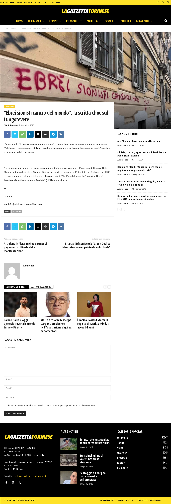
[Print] (45, 134)
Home (6, 28)
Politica (92, 21)
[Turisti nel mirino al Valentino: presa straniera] (68, 460)
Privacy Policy (24, 2)
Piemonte (72, 21)
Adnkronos (11, 125)
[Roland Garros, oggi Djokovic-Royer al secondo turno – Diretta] (20, 304)
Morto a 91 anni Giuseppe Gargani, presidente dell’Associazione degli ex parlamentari (56, 325)
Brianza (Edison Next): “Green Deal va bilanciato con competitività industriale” (86, 245)
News (19, 21)
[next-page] (109, 287)
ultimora (17, 211)
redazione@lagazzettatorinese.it (30, 476)
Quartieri (122, 453)
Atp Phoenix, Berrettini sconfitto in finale (139, 141)
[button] (165, 21)
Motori (121, 463)
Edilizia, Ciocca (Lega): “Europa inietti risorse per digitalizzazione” (141, 154)
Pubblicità (40, 2)
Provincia (122, 458)
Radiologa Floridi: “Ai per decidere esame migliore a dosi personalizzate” (139, 168)
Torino (53, 21)
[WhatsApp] (22, 134)
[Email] (38, 134)
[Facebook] (158, 2)
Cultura (126, 21)
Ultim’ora (34, 21)
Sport (109, 21)
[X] (168, 2)
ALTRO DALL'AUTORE (41, 286)
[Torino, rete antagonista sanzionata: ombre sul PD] (68, 444)
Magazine (142, 21)
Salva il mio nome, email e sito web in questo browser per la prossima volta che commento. (51, 405)
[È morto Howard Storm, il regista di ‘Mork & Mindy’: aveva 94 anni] (94, 304)
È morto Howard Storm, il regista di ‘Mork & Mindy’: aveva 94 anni (93, 323)
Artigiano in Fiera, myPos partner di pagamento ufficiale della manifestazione (25, 247)
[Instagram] (163, 2)
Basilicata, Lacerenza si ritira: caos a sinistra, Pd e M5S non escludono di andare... (141, 197)
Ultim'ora (15, 28)
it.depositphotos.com (149, 500)
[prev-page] (105, 287)
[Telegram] (53, 134)
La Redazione (7, 2)
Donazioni (54, 2)
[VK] (61, 134)
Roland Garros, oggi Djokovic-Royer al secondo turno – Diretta (19, 323)
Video (120, 448)
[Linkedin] (30, 134)
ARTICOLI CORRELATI (16, 286)
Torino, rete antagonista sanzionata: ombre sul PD (95, 441)
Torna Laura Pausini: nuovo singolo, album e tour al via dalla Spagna (141, 183)
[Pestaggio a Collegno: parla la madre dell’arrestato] (68, 477)
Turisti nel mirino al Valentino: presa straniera (91, 459)
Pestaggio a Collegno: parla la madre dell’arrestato (93, 476)
